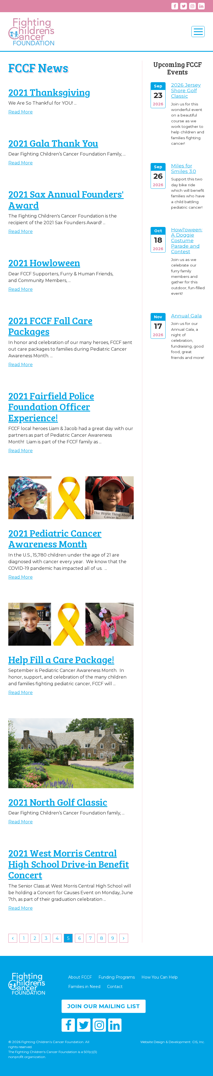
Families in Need (84, 986)
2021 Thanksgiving (49, 92)
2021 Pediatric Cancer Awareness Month (55, 538)
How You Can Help (159, 977)
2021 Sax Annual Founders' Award (66, 199)
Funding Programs (116, 977)
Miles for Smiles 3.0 (183, 168)
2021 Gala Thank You (53, 142)
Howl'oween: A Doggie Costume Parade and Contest (186, 241)
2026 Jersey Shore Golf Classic (186, 90)
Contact (115, 986)
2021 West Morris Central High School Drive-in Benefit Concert (68, 863)
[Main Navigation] (198, 31)
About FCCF (80, 977)
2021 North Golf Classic (57, 801)
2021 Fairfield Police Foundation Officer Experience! (51, 406)
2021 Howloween (44, 262)
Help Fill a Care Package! (61, 659)
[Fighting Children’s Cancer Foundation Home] (31, 31)
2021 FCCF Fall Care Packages (50, 326)
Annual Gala (186, 316)
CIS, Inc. (198, 1042)
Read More (20, 112)
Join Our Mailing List (103, 1006)
